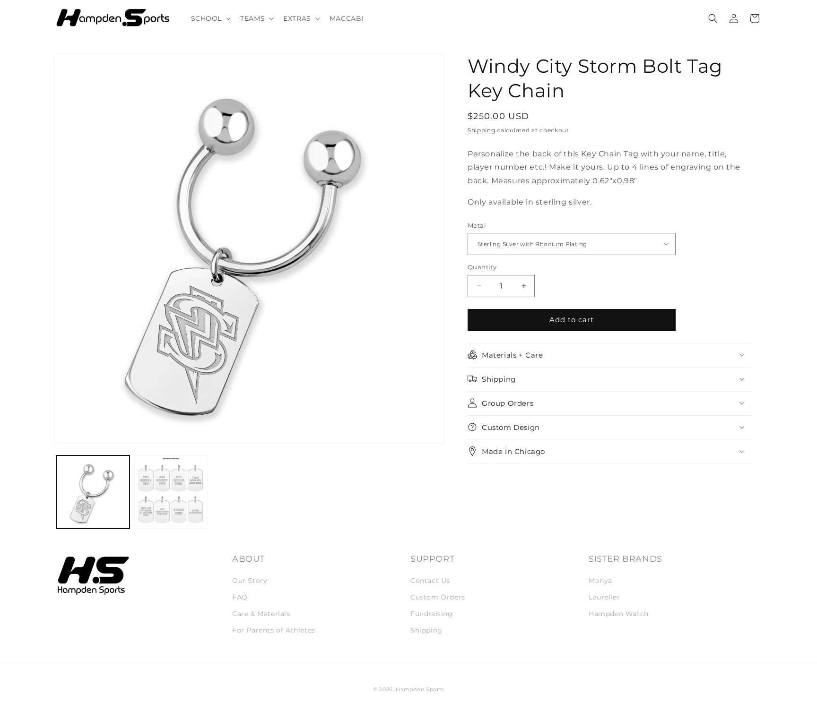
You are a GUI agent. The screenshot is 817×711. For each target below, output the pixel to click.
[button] (210, 18)
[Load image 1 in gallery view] (93, 492)
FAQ (240, 597)
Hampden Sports (420, 689)
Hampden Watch (619, 613)
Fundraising (431, 613)
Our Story (249, 580)
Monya (600, 580)
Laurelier (604, 597)
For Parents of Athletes (273, 630)
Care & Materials (261, 613)
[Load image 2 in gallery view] (171, 492)
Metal (477, 225)
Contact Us (430, 580)
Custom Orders (437, 597)
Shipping (481, 130)
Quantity (482, 267)
